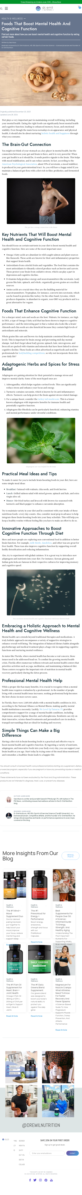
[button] (6, 8)
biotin (21, 1160)
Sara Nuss (12, 42)
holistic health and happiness (56, 133)
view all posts (70, 856)
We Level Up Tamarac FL (51, 709)
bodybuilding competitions (32, 353)
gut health (23, 1155)
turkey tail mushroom (48, 399)
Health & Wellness (12, 18)
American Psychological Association (19, 164)
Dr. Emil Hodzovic (23, 45)
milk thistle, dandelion (41, 542)
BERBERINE (23, 1141)
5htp (21, 1150)
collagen (22, 1164)
